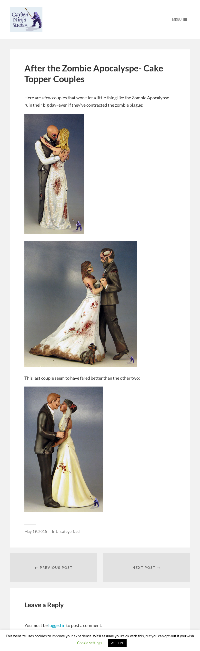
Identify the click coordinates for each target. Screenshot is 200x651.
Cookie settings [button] (89, 642)
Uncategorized (68, 531)
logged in (56, 625)
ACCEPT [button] (117, 643)
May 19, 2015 (35, 531)
